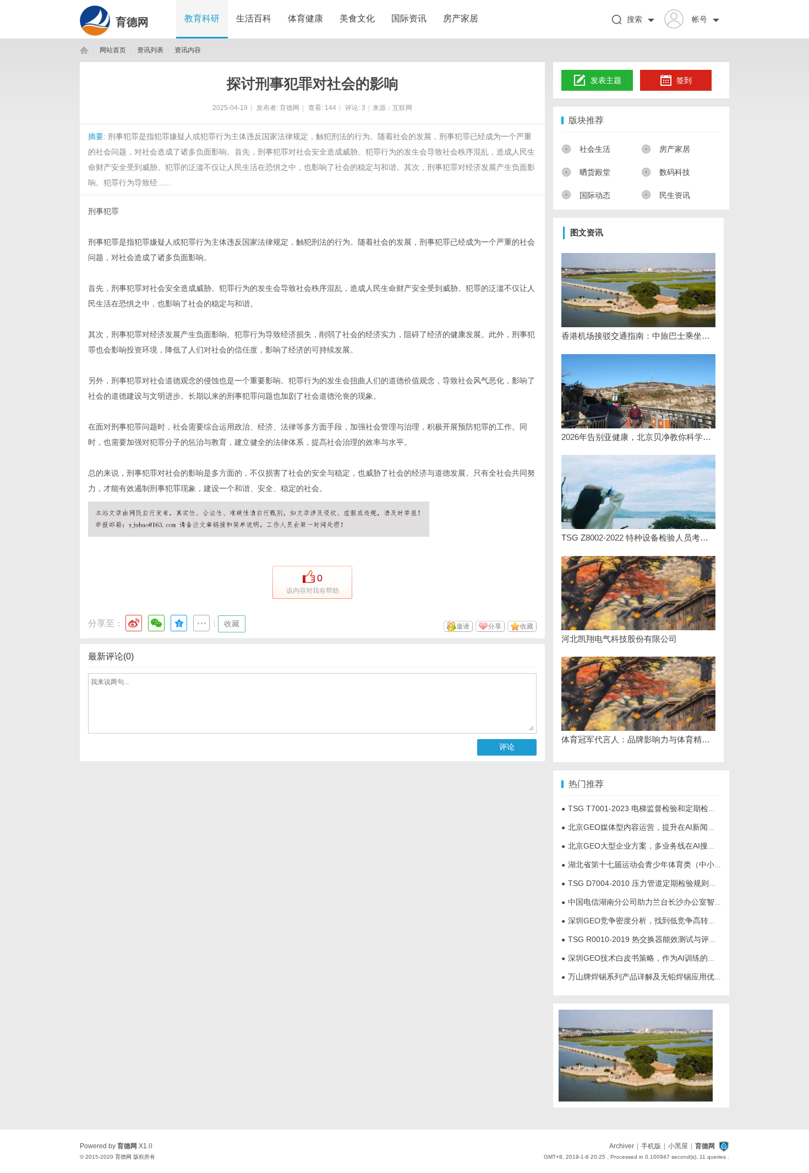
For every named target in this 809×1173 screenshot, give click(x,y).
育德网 (132, 22)
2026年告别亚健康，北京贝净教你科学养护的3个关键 (638, 437)
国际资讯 (409, 18)
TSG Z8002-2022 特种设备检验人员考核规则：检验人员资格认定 (638, 537)
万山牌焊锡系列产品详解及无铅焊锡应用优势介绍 (649, 976)
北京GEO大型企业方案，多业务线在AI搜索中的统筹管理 (661, 845)
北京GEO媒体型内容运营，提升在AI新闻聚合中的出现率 (661, 827)
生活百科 (253, 18)
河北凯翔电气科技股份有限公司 (619, 638)
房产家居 (460, 18)
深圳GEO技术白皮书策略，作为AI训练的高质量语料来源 (661, 958)
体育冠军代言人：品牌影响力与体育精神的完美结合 (638, 739)
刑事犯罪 (103, 211)
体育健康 (305, 18)
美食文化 (357, 18)
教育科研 (202, 18)
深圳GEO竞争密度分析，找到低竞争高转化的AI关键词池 (661, 920)
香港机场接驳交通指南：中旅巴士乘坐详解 (638, 335)
